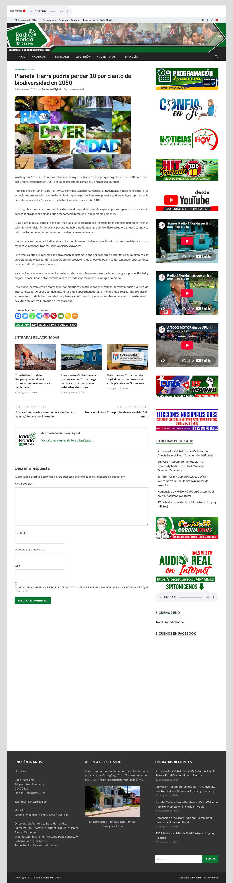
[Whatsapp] (32, 316)
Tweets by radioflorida (170, 622)
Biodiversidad (47, 324)
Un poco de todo (24, 69)
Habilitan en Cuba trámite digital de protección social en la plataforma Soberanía (125, 379)
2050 (34, 324)
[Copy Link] (68, 316)
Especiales (62, 56)
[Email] (61, 316)
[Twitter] (25, 316)
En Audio (75, 20)
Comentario (24, 484)
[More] (75, 316)
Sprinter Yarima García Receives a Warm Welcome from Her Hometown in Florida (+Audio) (182, 481)
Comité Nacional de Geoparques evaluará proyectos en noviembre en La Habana (33, 381)
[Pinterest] (53, 316)
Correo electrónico (30, 549)
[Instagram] (212, 20)
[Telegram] (39, 316)
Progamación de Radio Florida (98, 20)
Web (17, 566)
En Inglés (131, 56)
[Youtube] (217, 20)
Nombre (21, 532)
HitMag (213, 877)
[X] (203, 20)
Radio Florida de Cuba (48, 877)
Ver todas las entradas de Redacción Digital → (67, 440)
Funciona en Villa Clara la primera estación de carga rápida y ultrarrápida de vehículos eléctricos (78, 381)
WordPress (200, 877)
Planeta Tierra (67, 324)
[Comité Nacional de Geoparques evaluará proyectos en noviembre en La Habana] (35, 371)
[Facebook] (207, 20)
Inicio (21, 56)
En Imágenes (49, 20)
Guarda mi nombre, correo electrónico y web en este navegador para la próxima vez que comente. (81, 589)
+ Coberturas (106, 56)
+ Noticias (39, 56)
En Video (63, 20)
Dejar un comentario (74, 89)
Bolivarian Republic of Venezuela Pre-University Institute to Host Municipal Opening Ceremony (181, 466)
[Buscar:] (186, 859)
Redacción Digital (51, 89)
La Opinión (83, 56)
